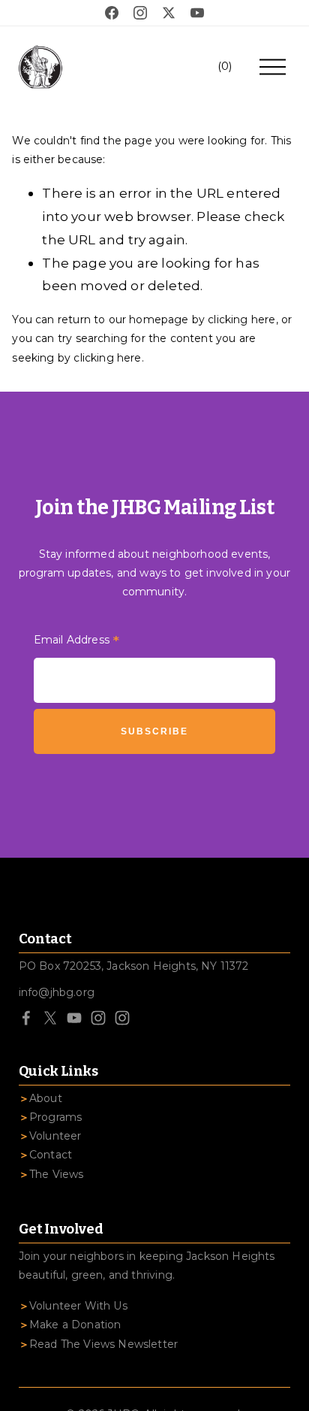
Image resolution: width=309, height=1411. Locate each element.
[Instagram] (98, 1017)
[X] (50, 1017)
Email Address (77, 641)
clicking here (241, 319)
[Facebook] (26, 1017)
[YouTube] (74, 1017)
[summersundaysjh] (122, 1017)
